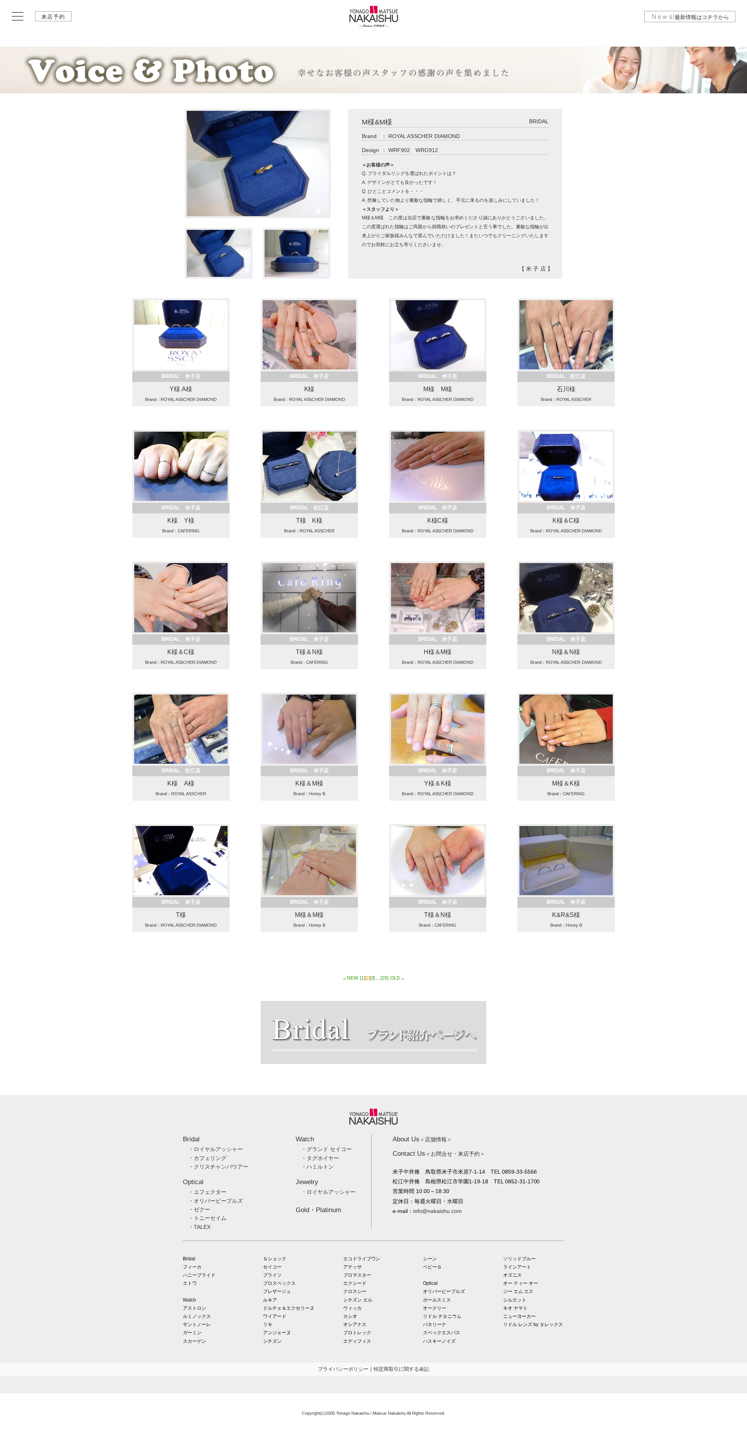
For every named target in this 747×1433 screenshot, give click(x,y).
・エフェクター (207, 1192)
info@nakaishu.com (437, 1211)
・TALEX (199, 1227)
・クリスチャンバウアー (218, 1167)
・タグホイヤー (320, 1158)
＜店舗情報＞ (422, 1139)
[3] (372, 978)
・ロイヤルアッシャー (215, 1149)
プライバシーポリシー (343, 1369)
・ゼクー (199, 1209)
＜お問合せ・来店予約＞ (439, 1154)
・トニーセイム (207, 1218)
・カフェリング (207, 1158)
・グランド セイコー (326, 1149)
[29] (384, 978)
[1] (362, 978)
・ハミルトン (317, 1167)
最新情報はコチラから (690, 17)
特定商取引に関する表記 (401, 1369)
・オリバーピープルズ (215, 1201)
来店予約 (53, 17)
